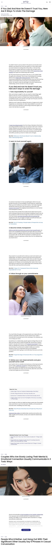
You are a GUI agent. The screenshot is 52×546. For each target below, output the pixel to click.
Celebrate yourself (21, 365)
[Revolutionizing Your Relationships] (26, 2)
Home (2, 6)
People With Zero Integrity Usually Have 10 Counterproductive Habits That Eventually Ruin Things (25, 441)
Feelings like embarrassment (22, 77)
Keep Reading (26, 529)
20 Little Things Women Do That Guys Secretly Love (23, 393)
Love (6, 6)
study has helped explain (16, 125)
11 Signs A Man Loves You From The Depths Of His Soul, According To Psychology (26, 398)
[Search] (47, 2)
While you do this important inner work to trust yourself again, (24, 230)
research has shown (32, 344)
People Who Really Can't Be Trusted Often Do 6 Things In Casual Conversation (26, 444)
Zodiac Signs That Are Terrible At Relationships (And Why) (24, 391)
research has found (14, 208)
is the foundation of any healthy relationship (31, 514)
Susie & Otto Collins (5, 13)
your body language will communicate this (28, 216)
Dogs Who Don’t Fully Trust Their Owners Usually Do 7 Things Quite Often (26, 437)
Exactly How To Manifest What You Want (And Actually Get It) (25, 395)
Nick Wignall (3, 464)
